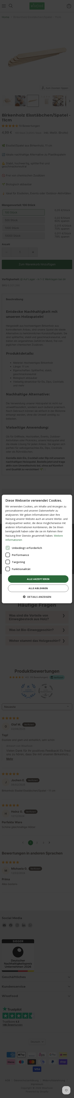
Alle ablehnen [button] (38, 588)
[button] (37, 597)
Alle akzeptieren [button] (38, 578)
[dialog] (37, 549)
